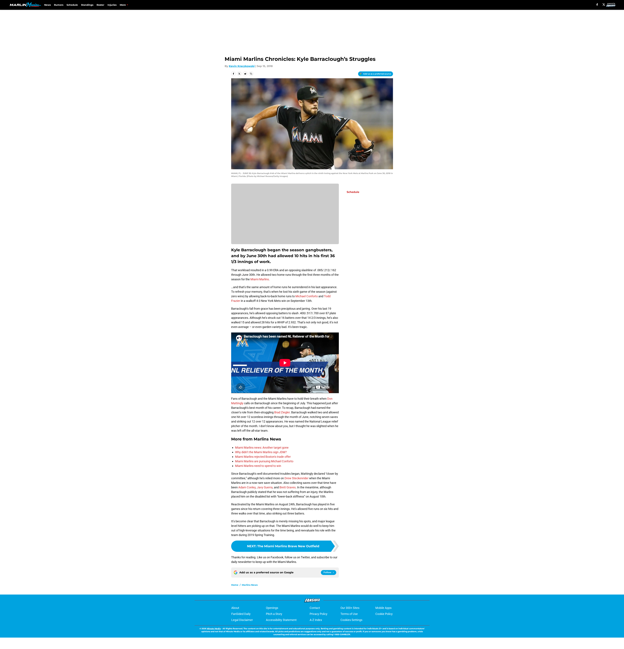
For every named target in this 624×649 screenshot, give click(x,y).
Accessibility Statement (281, 620)
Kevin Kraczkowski (242, 66)
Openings (272, 608)
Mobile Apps (383, 608)
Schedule (72, 4)
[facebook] (597, 4)
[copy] (251, 73)
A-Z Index (316, 620)
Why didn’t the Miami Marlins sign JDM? (261, 452)
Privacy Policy (318, 614)
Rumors (58, 4)
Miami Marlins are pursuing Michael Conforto (264, 461)
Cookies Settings (351, 620)
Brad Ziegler (282, 412)
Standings (87, 4)
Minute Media (214, 628)
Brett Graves (287, 487)
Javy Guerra (265, 487)
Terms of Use (349, 614)
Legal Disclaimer (242, 620)
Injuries (112, 4)
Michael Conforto (306, 296)
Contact (315, 608)
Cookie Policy (384, 614)
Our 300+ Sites (349, 608)
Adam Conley (247, 487)
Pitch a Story (274, 614)
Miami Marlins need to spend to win (258, 466)
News (47, 4)
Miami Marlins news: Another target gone (262, 447)
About (235, 608)
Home (234, 584)
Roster (100, 4)
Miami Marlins (259, 279)
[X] (603, 4)
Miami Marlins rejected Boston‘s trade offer (263, 456)
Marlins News (250, 584)
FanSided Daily (241, 614)
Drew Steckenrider (296, 478)
